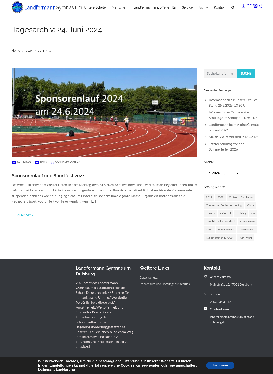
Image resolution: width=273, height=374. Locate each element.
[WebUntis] (255, 4)
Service (187, 7)
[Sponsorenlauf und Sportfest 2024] (104, 112)
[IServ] (243, 4)
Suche (246, 73)
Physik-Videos (226, 229)
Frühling (241, 213)
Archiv (203, 7)
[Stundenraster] (261, 4)
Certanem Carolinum (241, 197)
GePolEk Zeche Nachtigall (220, 221)
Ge (253, 213)
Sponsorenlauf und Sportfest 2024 (48, 175)
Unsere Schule (95, 7)
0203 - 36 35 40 (220, 301)
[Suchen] (232, 7)
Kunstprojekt (247, 221)
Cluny (250, 205)
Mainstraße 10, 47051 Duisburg (231, 284)
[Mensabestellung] (249, 4)
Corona (210, 213)
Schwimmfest (246, 229)
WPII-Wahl (246, 237)
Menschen (119, 7)
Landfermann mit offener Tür (154, 7)
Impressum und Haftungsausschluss (165, 284)
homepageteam (70, 162)
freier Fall (225, 213)
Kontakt (219, 7)
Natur (209, 229)
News (43, 162)
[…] (93, 201)
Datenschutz (149, 277)
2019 (209, 197)
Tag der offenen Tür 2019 (220, 237)
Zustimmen (220, 365)
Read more (26, 215)
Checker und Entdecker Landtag (224, 205)
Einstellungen (61, 365)
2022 (221, 197)
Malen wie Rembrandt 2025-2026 (233, 137)
